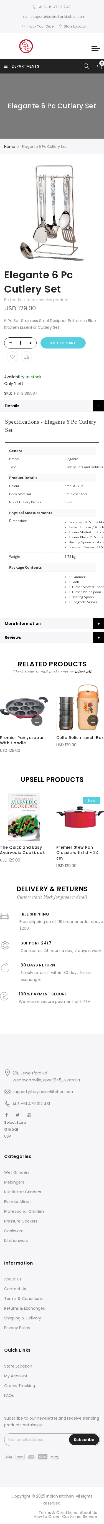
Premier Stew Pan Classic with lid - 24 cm (77, 853)
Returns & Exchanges (24, 1308)
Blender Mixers (18, 1201)
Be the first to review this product (36, 300)
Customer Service (79, 1516)
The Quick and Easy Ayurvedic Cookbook (22, 850)
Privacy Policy (17, 1328)
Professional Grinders (24, 1211)
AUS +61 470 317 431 (55, 6)
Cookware (14, 1231)
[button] (15, 1129)
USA (7, 1136)
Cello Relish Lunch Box (80, 737)
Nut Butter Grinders (22, 1192)
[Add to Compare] (26, 356)
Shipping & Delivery (22, 1318)
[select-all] (83, 672)
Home (9, 146)
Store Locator (75, 26)
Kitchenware (16, 1240)
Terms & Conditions (23, 1298)
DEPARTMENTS (25, 66)
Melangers (14, 1182)
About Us (12, 1279)
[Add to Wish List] (12, 356)
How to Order (46, 1516)
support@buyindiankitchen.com (57, 16)
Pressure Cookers (20, 1221)
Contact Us (15, 1289)
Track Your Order (41, 26)
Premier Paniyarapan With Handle (22, 740)
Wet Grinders (16, 1172)
